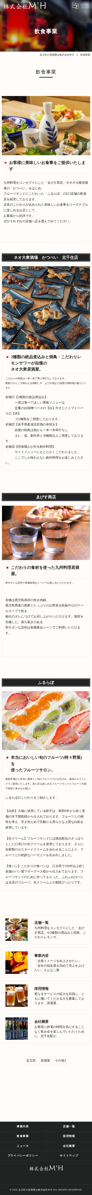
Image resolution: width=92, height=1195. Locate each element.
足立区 (31, 1060)
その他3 (60, 1060)
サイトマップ (69, 1155)
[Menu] (85, 6)
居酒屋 (45, 1060)
